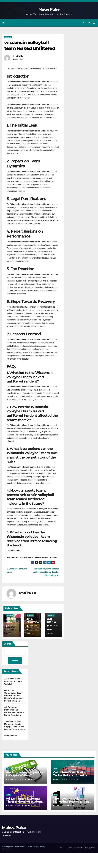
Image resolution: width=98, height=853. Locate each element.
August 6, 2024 (61, 779)
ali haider (19, 56)
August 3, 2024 (14, 806)
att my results (10, 736)
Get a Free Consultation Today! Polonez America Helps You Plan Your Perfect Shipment (13, 695)
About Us (68, 848)
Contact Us (78, 848)
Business (8, 37)
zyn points (51, 620)
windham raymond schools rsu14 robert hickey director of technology (46, 572)
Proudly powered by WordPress (14, 847)
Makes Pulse (48, 9)
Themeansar (6, 849)
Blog (8, 768)
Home (61, 848)
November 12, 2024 (15, 779)
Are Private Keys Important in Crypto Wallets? (13, 681)
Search (8, 643)
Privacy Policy (90, 848)
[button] (84, 23)
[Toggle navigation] (93, 23)
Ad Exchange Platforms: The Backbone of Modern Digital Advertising (24, 801)
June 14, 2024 (60, 806)
